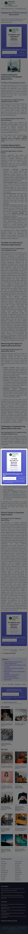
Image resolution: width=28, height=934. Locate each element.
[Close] (24, 451)
